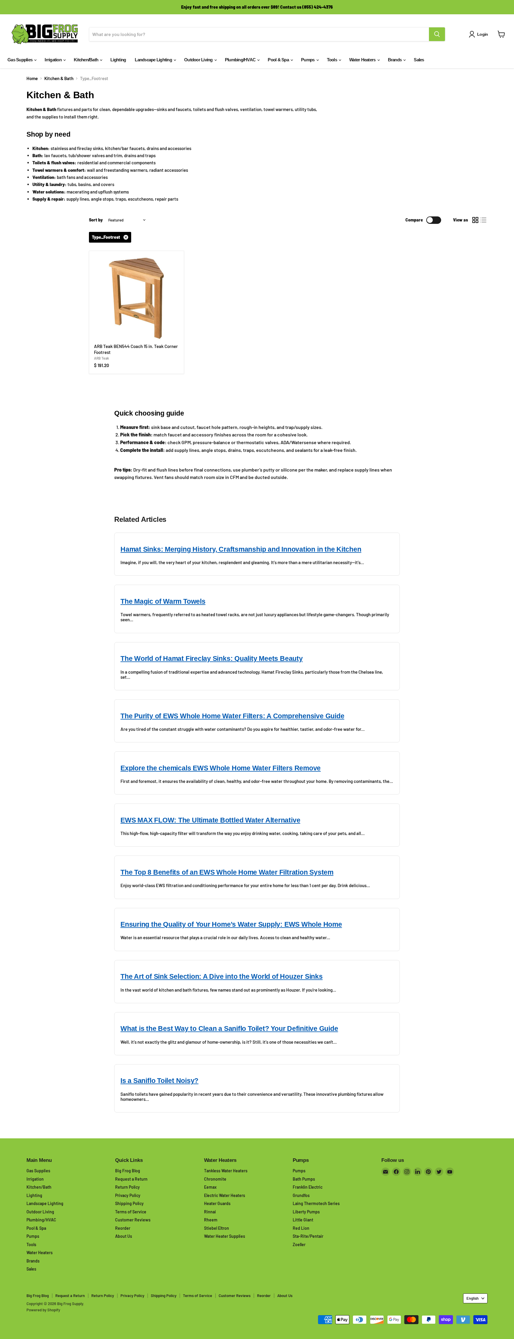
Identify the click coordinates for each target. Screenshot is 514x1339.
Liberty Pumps (306, 1211)
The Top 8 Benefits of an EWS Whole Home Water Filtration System (226, 872)
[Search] (437, 34)
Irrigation (53, 59)
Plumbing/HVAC (241, 59)
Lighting (118, 59)
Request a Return (131, 1179)
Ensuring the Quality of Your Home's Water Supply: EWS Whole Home (231, 924)
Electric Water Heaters (224, 1195)
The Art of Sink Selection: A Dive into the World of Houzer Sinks (221, 976)
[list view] (483, 220)
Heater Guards (217, 1203)
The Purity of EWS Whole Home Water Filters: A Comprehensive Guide (232, 716)
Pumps (308, 59)
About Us (123, 1236)
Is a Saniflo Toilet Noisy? (159, 1080)
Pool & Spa (279, 59)
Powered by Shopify (43, 1309)
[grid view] (475, 220)
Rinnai (210, 1211)
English (472, 1298)
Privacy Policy (127, 1195)
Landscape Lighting (154, 59)
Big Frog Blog (127, 1170)
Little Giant (303, 1219)
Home (32, 78)
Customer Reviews (133, 1219)
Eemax (210, 1187)
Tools (332, 59)
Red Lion (301, 1228)
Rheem (210, 1219)
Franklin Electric (307, 1187)
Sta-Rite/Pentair (308, 1236)
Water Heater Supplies (224, 1236)
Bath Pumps (304, 1179)
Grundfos (301, 1195)
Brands (395, 59)
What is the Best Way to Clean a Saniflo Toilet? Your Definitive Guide (229, 1028)
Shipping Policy (129, 1203)
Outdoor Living (199, 59)
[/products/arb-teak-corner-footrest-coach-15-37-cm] (136, 298)
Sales (419, 59)
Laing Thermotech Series (316, 1203)
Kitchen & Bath (58, 78)
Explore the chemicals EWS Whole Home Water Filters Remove (220, 768)
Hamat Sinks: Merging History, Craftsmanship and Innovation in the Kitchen (240, 549)
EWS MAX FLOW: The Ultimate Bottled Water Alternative (210, 820)
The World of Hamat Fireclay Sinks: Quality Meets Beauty (211, 658)
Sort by (96, 220)
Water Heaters (363, 59)
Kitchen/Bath (86, 59)
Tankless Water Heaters (225, 1170)
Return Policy (127, 1187)
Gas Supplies (20, 59)
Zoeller (299, 1244)
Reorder (122, 1228)
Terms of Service (130, 1211)
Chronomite (215, 1179)
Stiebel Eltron (216, 1228)
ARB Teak (101, 358)
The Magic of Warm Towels (163, 601)
